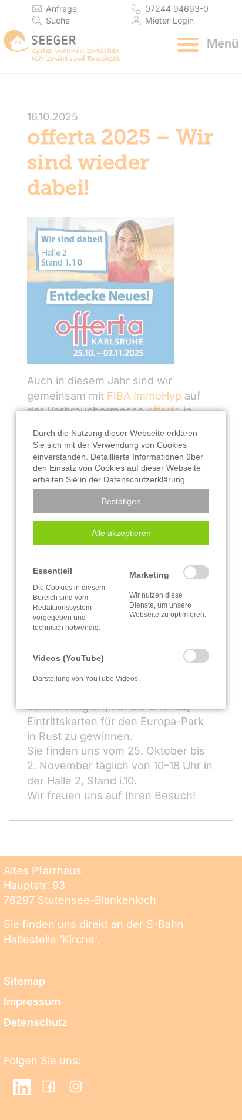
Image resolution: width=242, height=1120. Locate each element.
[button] (121, 501)
